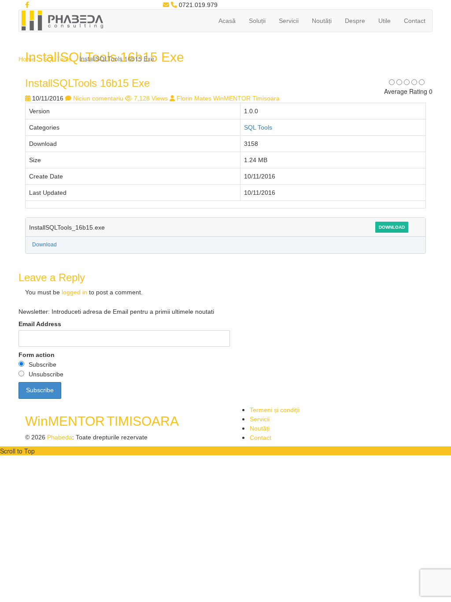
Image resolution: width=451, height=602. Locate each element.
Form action (36, 354)
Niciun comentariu (98, 98)
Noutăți (322, 20)
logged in (74, 292)
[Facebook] (27, 4)
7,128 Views (151, 98)
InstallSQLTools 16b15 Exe (87, 83)
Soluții (257, 20)
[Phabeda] (62, 19)
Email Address (39, 323)
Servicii (289, 20)
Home (26, 59)
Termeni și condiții (274, 409)
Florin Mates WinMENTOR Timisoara (228, 98)
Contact (414, 20)
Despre (355, 20)
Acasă (227, 20)
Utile (384, 20)
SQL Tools (57, 59)
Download (392, 227)
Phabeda (59, 437)
